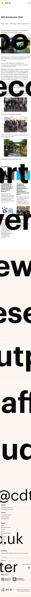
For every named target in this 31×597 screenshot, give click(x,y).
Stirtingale (22, 590)
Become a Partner (6, 527)
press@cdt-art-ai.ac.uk (7, 509)
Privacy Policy (27, 590)
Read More (4, 237)
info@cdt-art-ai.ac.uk (7, 507)
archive (28, 564)
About (2, 525)
